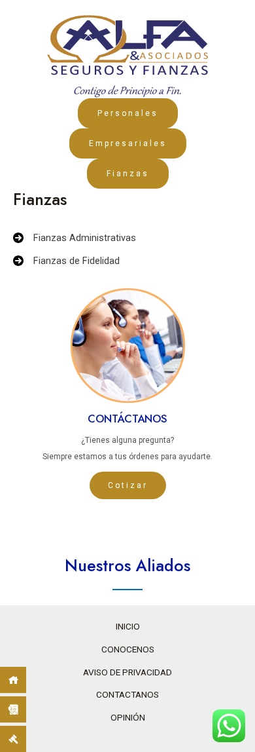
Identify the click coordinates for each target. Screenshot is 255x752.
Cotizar (128, 485)
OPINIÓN (127, 717)
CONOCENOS (127, 649)
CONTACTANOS (127, 694)
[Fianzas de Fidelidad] (66, 261)
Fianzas (128, 173)
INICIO (128, 626)
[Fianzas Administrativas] (74, 238)
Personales (127, 113)
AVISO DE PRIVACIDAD (127, 672)
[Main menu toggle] (248, 17)
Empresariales (128, 143)
